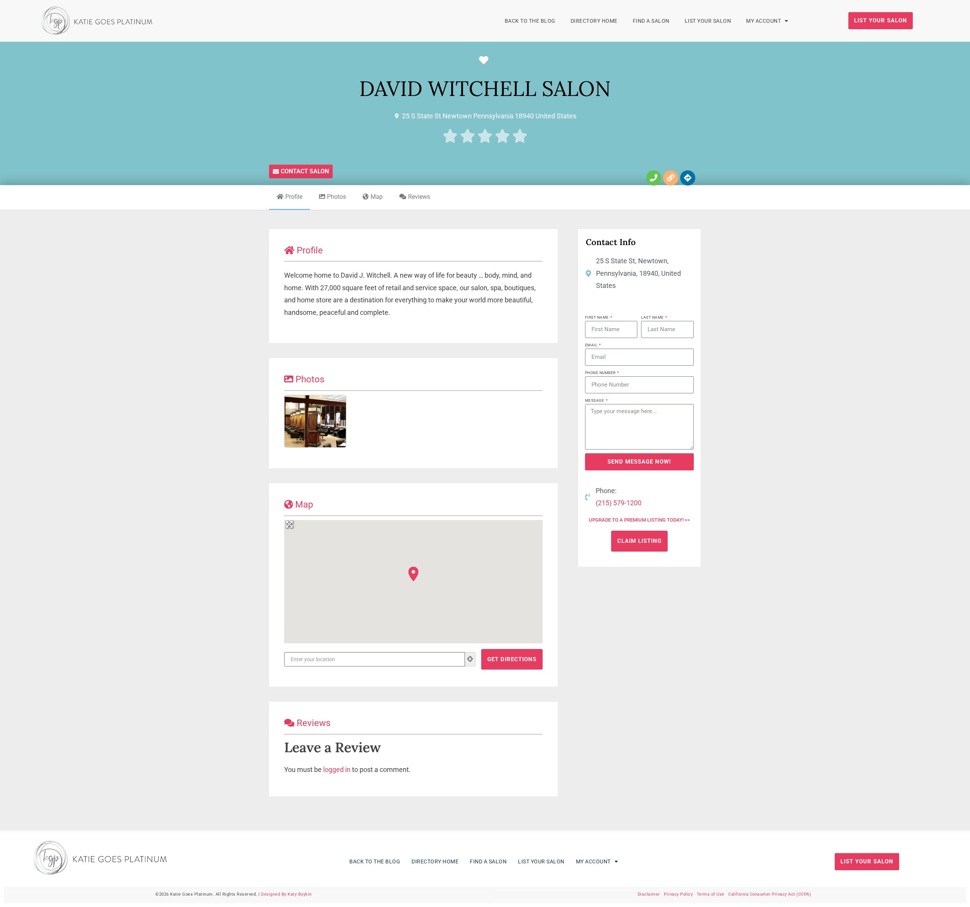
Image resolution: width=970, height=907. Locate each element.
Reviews (419, 196)
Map (377, 196)
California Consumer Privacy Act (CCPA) (769, 894)
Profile (293, 196)
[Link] (670, 177)
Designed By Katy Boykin (286, 894)
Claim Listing (639, 541)
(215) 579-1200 (618, 503)
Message (595, 400)
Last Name (653, 317)
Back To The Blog (530, 21)
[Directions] (687, 177)
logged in (336, 769)
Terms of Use (710, 894)
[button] (413, 574)
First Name (597, 317)
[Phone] (653, 177)
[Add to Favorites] (485, 60)
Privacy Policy (678, 894)
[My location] (470, 659)
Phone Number (601, 373)
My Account (763, 21)
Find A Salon (651, 21)
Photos (336, 196)
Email (591, 345)
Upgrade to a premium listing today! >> (639, 520)
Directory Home (594, 21)
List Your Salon (708, 21)
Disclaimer (649, 894)
